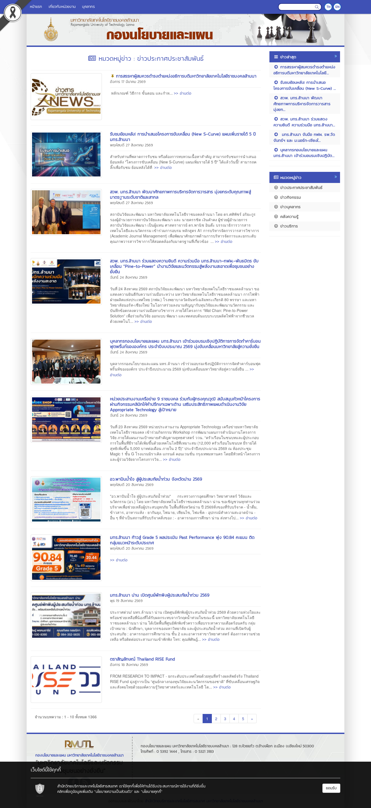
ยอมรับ (331, 788)
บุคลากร (88, 6)
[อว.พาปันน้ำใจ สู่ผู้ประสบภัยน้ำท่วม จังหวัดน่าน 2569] (66, 498)
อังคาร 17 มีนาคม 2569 (128, 82)
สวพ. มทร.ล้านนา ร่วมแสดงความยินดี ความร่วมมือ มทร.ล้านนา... (304, 122)
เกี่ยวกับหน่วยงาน (62, 6)
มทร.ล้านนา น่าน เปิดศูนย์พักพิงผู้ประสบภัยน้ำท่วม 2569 (159, 595)
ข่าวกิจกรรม (290, 197)
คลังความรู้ (288, 216)
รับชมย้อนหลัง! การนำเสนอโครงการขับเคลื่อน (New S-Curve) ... (304, 85)
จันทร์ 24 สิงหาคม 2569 (128, 277)
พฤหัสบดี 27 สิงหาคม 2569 (131, 145)
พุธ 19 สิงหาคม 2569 (126, 601)
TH (328, 6)
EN (337, 6)
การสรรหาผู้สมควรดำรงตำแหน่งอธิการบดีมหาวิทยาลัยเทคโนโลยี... (304, 70)
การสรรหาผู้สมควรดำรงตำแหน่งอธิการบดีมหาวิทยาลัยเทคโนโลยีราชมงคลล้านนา (186, 76)
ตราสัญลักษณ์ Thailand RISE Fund (142, 659)
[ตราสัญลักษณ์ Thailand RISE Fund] (66, 679)
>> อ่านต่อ (182, 93)
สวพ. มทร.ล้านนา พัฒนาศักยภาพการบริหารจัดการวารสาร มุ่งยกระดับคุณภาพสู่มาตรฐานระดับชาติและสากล (180, 194)
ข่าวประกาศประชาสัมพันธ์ (300, 187)
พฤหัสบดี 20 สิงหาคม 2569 (131, 485)
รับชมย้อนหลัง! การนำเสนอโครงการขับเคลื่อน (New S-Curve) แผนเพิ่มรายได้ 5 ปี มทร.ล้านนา (183, 137)
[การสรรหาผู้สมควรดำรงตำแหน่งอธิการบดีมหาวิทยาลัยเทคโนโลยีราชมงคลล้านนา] (66, 96)
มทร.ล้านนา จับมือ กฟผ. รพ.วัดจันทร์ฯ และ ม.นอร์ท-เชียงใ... (304, 137)
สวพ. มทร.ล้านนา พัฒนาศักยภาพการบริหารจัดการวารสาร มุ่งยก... (302, 103)
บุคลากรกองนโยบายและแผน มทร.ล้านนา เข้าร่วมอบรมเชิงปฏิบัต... (304, 153)
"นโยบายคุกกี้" (151, 791)
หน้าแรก (36, 6)
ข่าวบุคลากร (290, 207)
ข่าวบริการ (288, 226)
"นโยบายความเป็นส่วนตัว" (113, 791)
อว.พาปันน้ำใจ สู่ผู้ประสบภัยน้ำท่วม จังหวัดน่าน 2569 (156, 479)
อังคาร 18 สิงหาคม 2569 (129, 665)
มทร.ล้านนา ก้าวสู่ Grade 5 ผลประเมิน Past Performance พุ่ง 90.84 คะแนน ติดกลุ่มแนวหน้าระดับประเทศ (182, 540)
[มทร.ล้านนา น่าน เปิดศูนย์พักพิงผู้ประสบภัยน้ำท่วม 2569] (66, 615)
